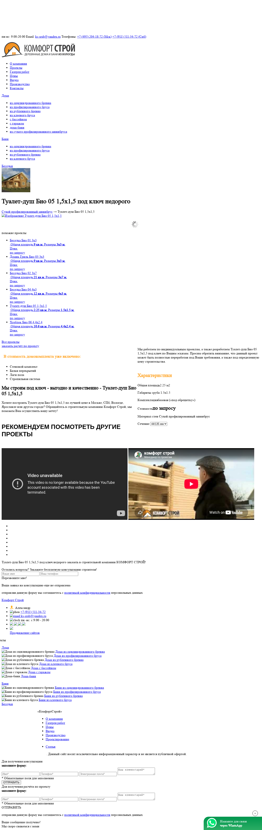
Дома (5, 95)
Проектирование (57, 739)
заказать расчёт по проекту (20, 346)
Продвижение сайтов (25, 633)
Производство (20, 84)
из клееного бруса (22, 115)
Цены (14, 76)
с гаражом (17, 123)
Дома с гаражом (39, 672)
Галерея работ (19, 72)
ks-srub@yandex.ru (48, 36)
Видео (14, 80)
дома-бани (17, 127)
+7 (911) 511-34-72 (33, 612)
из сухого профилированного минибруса (38, 131)
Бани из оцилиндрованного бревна (79, 688)
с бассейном (18, 119)
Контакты (17, 88)
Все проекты (10, 342)
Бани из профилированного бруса (77, 692)
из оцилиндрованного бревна (30, 103)
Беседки (7, 166)
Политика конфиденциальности (24, 754)
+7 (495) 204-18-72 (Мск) (94, 36)
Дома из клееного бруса (55, 664)
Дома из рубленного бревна (64, 660)
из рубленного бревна (25, 111)
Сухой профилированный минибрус (27, 212)
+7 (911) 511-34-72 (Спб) (129, 36)
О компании (18, 64)
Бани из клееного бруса (55, 700)
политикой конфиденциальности (87, 593)
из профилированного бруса (30, 107)
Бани (5, 139)
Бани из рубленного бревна (63, 696)
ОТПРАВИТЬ (11, 807)
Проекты (16, 68)
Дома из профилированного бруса (78, 656)
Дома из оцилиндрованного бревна (80, 652)
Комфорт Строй (13, 600)
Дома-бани (28, 676)
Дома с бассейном (43, 668)
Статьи (50, 747)
